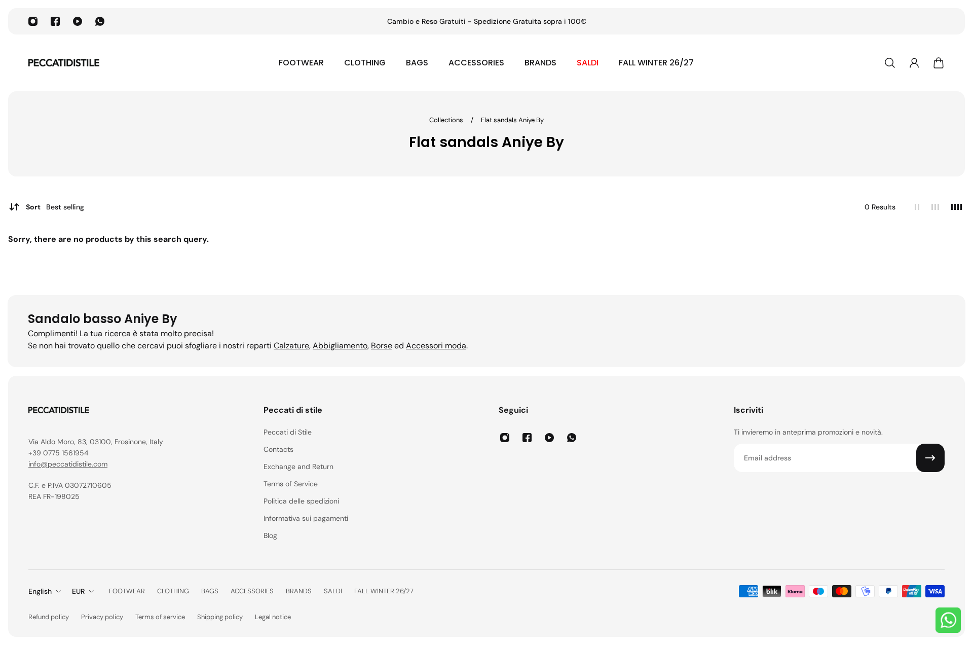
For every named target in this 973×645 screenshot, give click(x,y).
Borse (381, 345)
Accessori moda (436, 345)
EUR (78, 591)
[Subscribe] (930, 458)
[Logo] (63, 63)
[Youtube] (77, 21)
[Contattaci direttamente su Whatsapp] (948, 620)
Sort (55, 206)
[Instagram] (33, 21)
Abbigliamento (340, 345)
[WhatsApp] (100, 21)
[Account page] (914, 63)
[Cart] (938, 63)
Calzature (291, 345)
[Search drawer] (890, 63)
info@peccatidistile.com (67, 464)
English (40, 591)
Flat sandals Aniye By (512, 120)
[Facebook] (55, 21)
